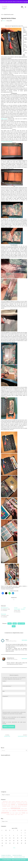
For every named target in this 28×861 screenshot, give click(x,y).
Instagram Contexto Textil (6, 856)
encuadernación (22, 804)
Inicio (2, 14)
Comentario (5, 696)
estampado (4, 806)
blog (6, 802)
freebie (15, 806)
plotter (14, 810)
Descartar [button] (26, 1)
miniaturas (15, 808)
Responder (24, 640)
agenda (14, 623)
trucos (19, 814)
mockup (22, 808)
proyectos (5, 813)
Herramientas (24, 806)
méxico (25, 808)
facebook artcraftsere (17, 855)
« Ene (14, 847)
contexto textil (19, 802)
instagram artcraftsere (6, 855)
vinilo (21, 814)
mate (9, 808)
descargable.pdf (4, 804)
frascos (12, 806)
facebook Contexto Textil (19, 856)
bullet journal (21, 623)
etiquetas (8, 806)
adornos (10, 801)
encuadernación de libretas (7, 141)
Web (3, 691)
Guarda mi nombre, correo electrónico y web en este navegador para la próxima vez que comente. (14, 713)
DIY (16, 804)
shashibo (8, 814)
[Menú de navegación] (25, 7)
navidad (3, 810)
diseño (13, 804)
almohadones (18, 801)
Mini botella (3, 614)
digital (9, 804)
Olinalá (10, 810)
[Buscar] (26, 750)
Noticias (7, 810)
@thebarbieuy (5, 801)
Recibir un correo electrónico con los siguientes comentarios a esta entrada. (14, 718)
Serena (3, 20)
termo (16, 814)
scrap (14, 626)
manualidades (4, 808)
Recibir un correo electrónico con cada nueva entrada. (14, 722)
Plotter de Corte (22, 810)
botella (9, 802)
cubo (26, 802)
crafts (24, 802)
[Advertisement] (14, 773)
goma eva (19, 806)
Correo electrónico (7, 686)
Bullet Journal (4, 118)
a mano (9, 623)
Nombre (4, 681)
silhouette (12, 814)
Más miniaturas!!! (4, 607)
